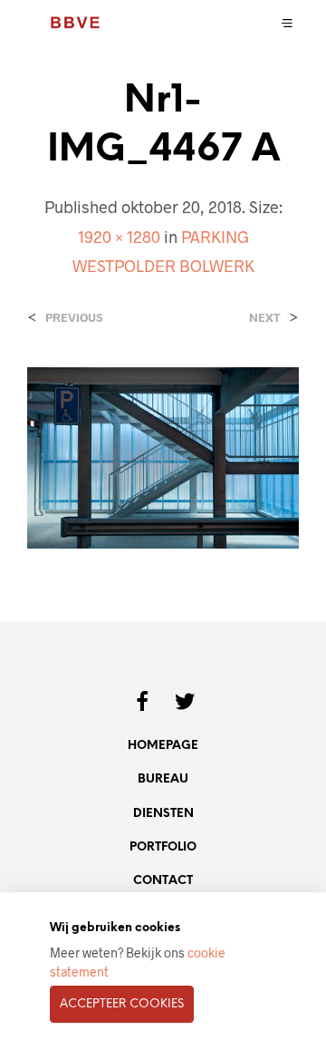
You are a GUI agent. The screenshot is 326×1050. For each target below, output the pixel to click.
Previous (73, 318)
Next (265, 318)
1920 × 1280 (119, 237)
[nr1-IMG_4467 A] (163, 455)
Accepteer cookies (122, 1004)
